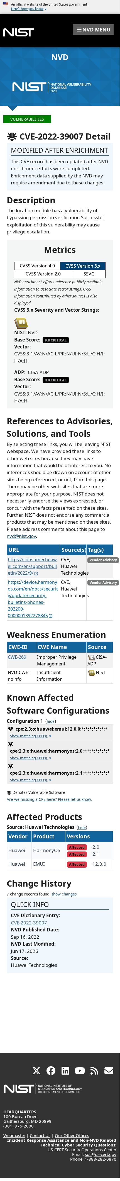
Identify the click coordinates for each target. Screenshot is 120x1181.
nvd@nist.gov (21, 536)
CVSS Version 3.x (82, 266)
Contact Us (40, 1135)
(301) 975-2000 (18, 1126)
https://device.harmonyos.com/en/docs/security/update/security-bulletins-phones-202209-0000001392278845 (33, 599)
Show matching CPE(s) (29, 735)
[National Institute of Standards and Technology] (43, 1091)
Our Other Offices (72, 1135)
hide (51, 721)
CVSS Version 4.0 (37, 266)
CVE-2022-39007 (29, 922)
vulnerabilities (27, 119)
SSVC (89, 274)
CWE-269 (17, 657)
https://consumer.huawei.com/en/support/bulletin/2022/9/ (32, 566)
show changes (64, 894)
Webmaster (14, 1135)
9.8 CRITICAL (56, 340)
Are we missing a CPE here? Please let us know (49, 799)
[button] (93, 29)
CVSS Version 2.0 (43, 274)
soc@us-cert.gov (100, 1154)
